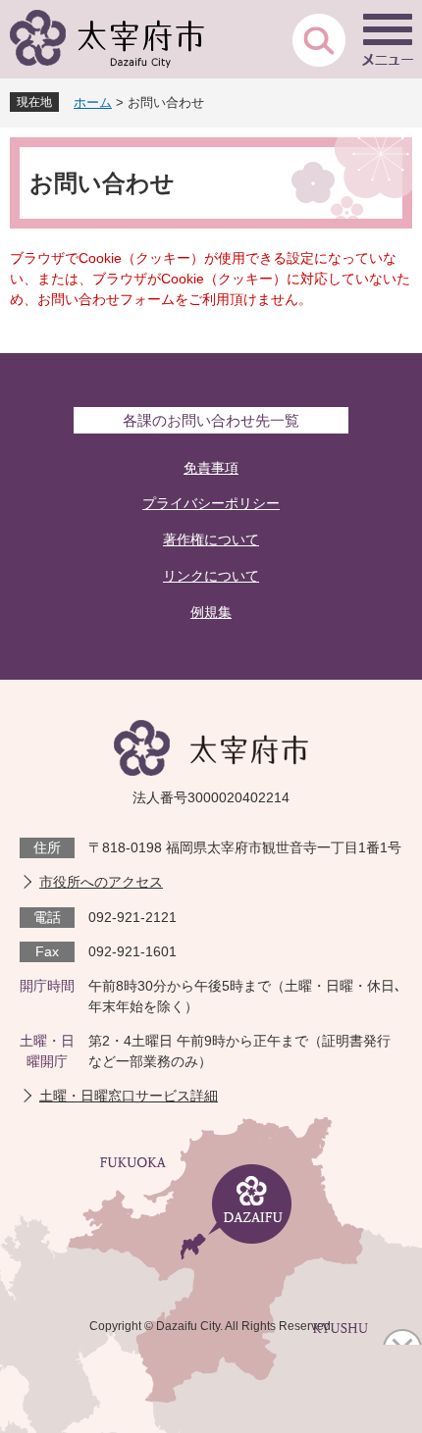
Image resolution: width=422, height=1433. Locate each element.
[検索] (319, 39)
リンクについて (211, 576)
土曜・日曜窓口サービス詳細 (128, 1095)
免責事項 (211, 468)
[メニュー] (387, 39)
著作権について (211, 539)
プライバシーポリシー (211, 503)
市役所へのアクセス (101, 882)
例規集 (211, 612)
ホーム (93, 102)
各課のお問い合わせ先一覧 (211, 420)
